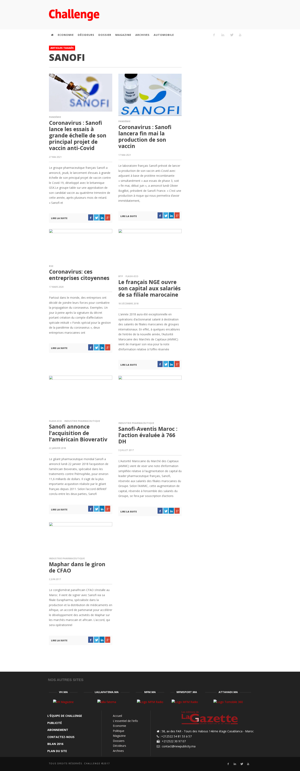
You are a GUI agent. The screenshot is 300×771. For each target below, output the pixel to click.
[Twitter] (231, 34)
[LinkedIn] (222, 34)
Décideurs (119, 746)
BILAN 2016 (55, 744)
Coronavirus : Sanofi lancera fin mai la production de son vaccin (144, 136)
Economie (119, 726)
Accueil (117, 716)
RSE (51, 266)
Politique (118, 731)
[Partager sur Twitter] (96, 217)
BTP (120, 276)
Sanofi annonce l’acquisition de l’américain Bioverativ (78, 433)
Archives (118, 751)
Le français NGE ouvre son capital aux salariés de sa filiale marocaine (149, 288)
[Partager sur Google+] (107, 217)
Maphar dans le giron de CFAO (77, 567)
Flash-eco (132, 276)
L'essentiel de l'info (125, 721)
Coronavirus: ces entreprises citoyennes (79, 275)
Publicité (54, 723)
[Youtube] (240, 34)
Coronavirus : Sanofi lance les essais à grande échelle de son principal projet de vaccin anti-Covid (77, 135)
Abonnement (57, 730)
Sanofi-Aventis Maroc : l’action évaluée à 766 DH (147, 435)
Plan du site (57, 751)
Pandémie (55, 116)
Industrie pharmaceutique (82, 420)
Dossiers (118, 741)
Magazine (119, 736)
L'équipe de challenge (64, 716)
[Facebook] (214, 34)
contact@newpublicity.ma (179, 746)
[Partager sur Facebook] (90, 217)
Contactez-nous (60, 737)
